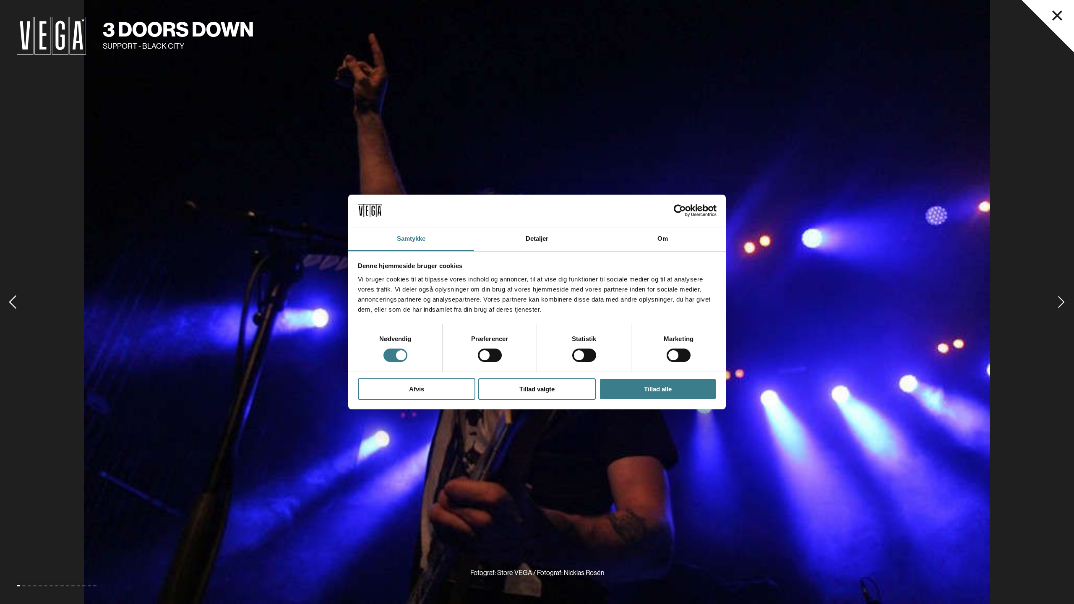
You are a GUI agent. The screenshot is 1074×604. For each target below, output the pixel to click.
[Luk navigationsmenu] (1057, 15)
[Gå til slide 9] (62, 585)
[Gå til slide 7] (51, 585)
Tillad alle (658, 389)
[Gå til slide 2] (24, 585)
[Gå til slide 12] (78, 585)
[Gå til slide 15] (94, 585)
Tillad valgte (537, 389)
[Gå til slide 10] (67, 585)
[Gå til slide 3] (29, 585)
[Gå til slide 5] (40, 585)
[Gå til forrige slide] (12, 302)
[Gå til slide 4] (34, 585)
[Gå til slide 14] (89, 585)
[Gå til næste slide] (1061, 302)
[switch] (490, 355)
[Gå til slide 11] (73, 585)
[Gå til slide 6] (45, 585)
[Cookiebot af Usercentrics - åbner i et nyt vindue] (680, 210)
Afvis (416, 389)
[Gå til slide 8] (56, 585)
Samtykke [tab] (411, 238)
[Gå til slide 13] (84, 585)
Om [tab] (662, 238)
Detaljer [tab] (537, 238)
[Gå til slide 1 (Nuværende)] (18, 585)
